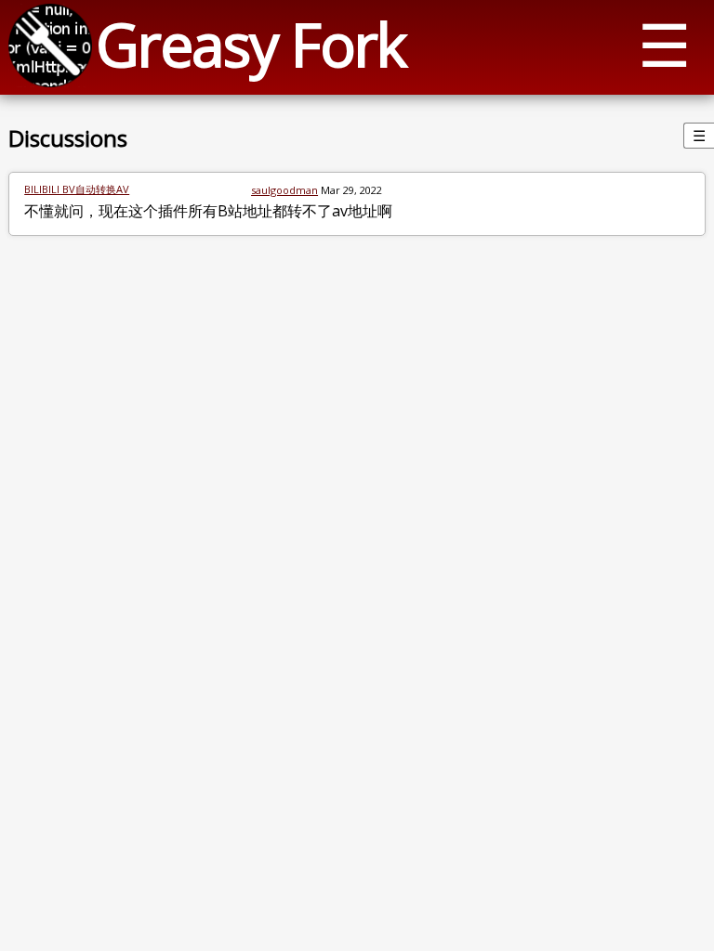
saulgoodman (284, 190)
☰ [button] (664, 44)
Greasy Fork (250, 44)
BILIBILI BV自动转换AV (76, 189)
